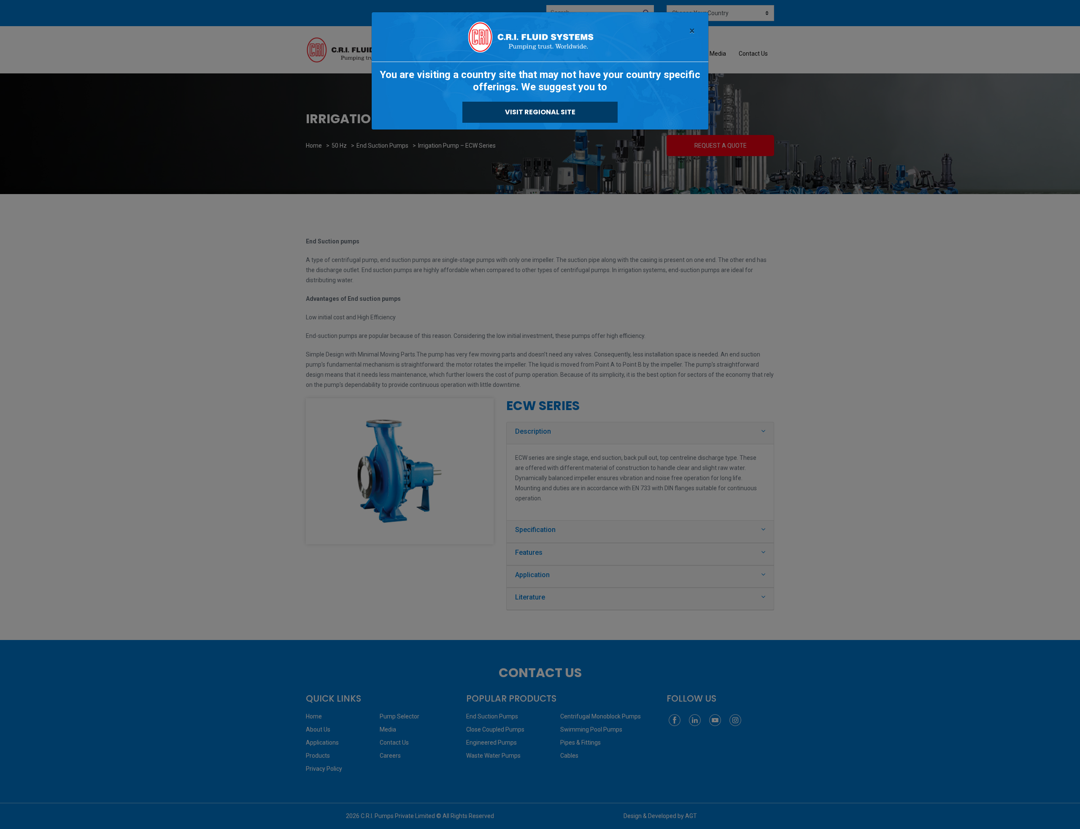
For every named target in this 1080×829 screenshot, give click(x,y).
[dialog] (540, 414)
